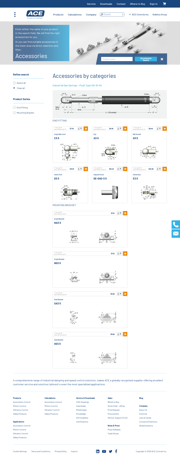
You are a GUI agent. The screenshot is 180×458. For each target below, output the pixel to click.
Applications (18, 421)
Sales (110, 398)
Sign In (154, 3)
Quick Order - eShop (116, 406)
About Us (143, 410)
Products (17, 398)
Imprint (74, 451)
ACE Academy (82, 418)
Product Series (21, 99)
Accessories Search (145, 59)
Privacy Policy (61, 451)
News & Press (114, 425)
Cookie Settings (20, 451)
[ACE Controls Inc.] (35, 14)
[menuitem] (58, 14)
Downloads (106, 3)
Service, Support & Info (118, 418)
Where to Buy (137, 3)
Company (143, 406)
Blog (141, 398)
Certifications (82, 421)
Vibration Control (20, 410)
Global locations (146, 425)
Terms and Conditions (40, 451)
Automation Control (21, 402)
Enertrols (143, 414)
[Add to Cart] (86, 128)
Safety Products (20, 414)
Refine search (21, 74)
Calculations (50, 398)
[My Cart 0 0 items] (164, 3)
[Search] (123, 14)
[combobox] (117, 59)
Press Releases (114, 429)
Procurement (113, 414)
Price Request (114, 410)
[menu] (74, 14)
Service (91, 3)
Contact (121, 3)
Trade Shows (113, 433)
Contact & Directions (148, 421)
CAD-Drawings (82, 402)
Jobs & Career (145, 418)
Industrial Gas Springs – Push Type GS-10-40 (77, 85)
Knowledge (81, 414)
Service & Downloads (85, 398)
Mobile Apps (81, 410)
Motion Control (19, 406)
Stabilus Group (159, 14)
